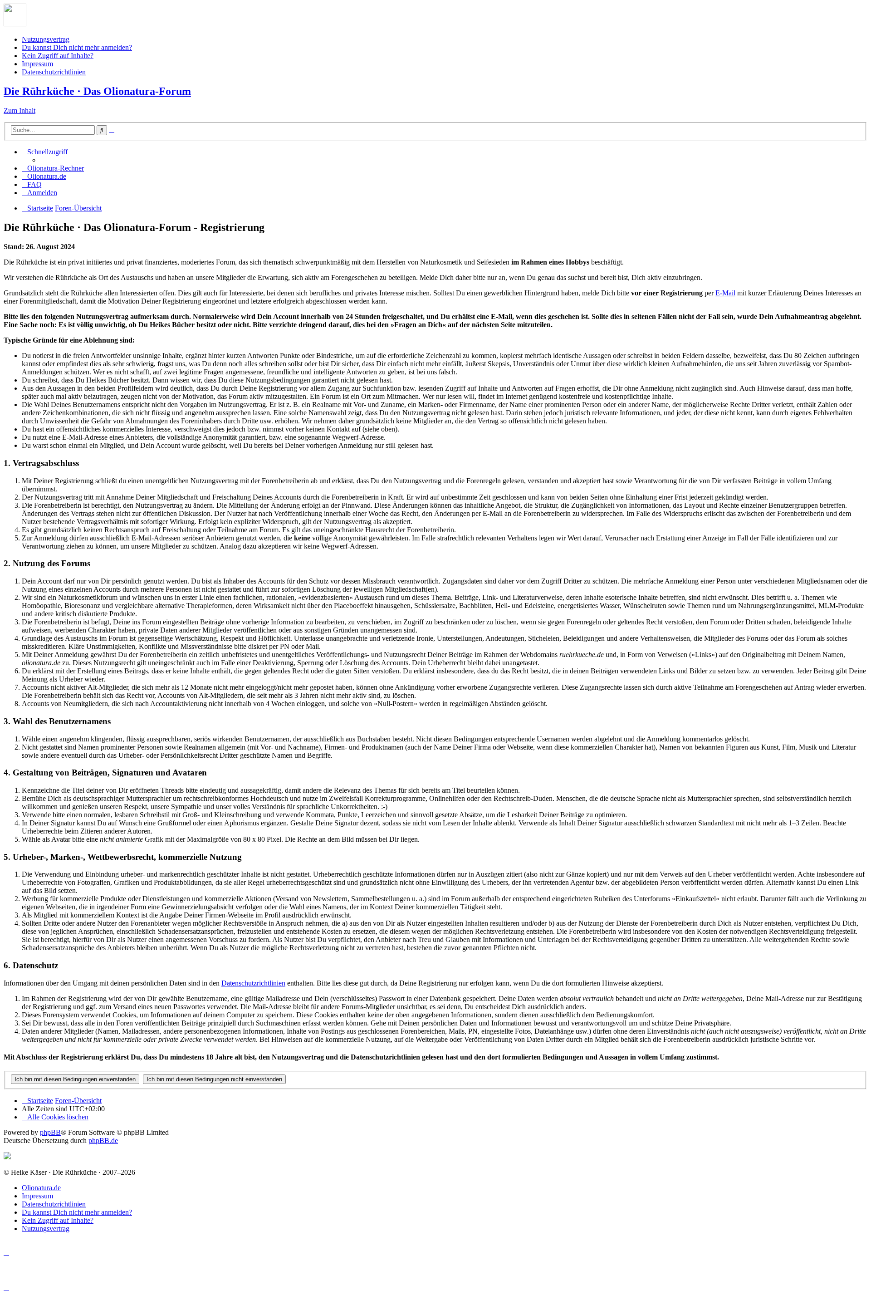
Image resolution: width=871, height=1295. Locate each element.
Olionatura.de (41, 1188)
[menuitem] (53, 168)
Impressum (37, 64)
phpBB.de (103, 1140)
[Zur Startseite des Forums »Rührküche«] (15, 24)
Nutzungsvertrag (45, 39)
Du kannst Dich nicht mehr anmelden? (77, 47)
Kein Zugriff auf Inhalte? (57, 55)
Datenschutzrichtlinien (54, 72)
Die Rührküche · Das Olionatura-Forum (97, 91)
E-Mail (725, 293)
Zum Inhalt (19, 110)
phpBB (50, 1132)
